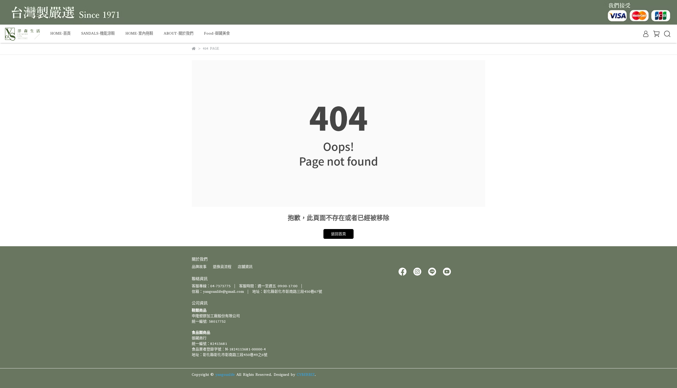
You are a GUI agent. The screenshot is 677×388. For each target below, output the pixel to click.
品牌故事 (199, 266)
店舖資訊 (245, 266)
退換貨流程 (222, 266)
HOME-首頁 (60, 33)
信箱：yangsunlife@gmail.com (218, 291)
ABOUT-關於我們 (178, 33)
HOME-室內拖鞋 (139, 33)
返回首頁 (338, 233)
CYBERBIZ (306, 374)
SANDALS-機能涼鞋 (98, 33)
